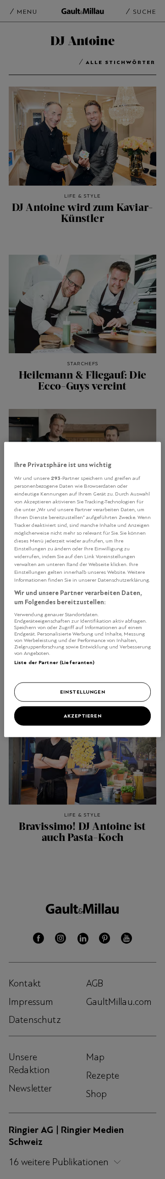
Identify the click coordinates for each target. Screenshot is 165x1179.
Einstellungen (82, 692)
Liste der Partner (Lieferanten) (54, 662)
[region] (82, 589)
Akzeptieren (82, 715)
